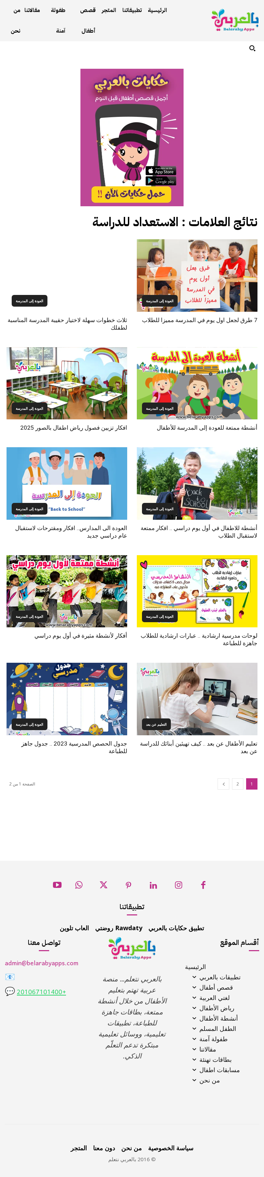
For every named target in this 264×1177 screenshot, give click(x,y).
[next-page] (223, 784)
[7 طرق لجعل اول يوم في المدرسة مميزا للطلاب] (197, 275)
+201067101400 (41, 993)
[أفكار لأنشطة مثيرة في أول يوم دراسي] (67, 591)
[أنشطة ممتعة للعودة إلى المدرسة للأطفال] (197, 383)
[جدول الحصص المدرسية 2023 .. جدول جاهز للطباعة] (67, 699)
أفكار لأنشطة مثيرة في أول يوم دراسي (80, 635)
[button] (252, 48)
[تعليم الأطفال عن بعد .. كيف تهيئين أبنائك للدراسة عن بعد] (197, 699)
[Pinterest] (129, 887)
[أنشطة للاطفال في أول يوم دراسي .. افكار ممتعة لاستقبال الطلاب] (197, 483)
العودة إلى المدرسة (160, 300)
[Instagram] (178, 887)
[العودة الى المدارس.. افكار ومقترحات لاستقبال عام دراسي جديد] (67, 483)
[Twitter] (103, 887)
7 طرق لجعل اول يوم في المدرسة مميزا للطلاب (199, 320)
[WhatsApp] (79, 887)
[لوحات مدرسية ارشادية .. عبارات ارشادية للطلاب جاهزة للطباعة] (197, 591)
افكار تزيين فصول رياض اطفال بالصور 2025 (73, 427)
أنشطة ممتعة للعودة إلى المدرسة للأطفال (207, 427)
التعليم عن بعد (156, 724)
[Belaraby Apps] (235, 20)
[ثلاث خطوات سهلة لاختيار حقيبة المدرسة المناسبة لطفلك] (67, 275)
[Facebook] (203, 887)
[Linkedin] (153, 887)
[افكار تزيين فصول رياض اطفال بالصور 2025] (67, 383)
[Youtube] (57, 887)
